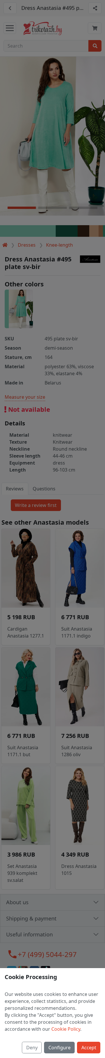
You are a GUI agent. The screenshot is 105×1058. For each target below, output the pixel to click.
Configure (59, 1047)
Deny (32, 1047)
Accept (88, 1047)
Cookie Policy (65, 1029)
